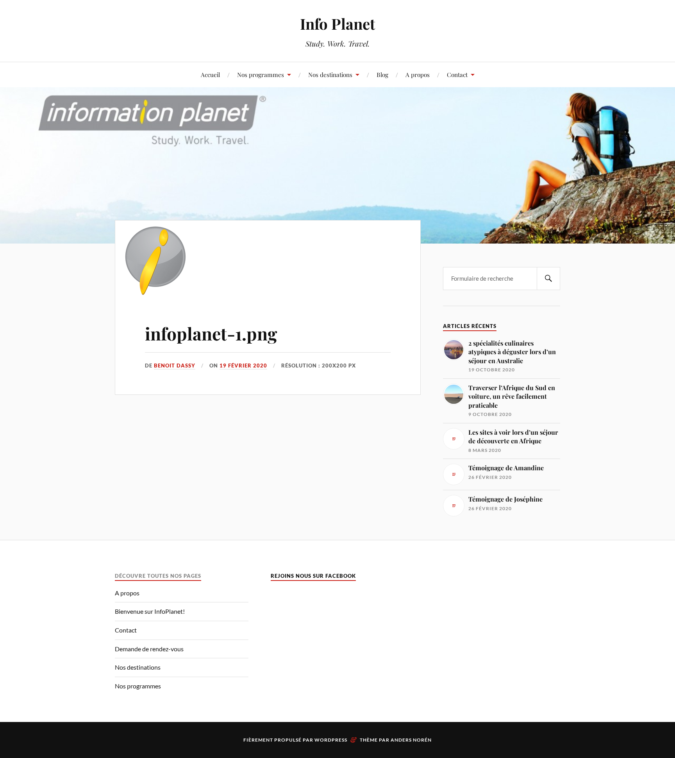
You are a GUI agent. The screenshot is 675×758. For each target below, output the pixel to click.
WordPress (330, 740)
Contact (457, 74)
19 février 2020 (243, 365)
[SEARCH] (548, 278)
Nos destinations (330, 74)
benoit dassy (174, 365)
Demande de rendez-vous (149, 648)
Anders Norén (411, 740)
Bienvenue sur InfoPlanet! (150, 611)
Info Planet (337, 24)
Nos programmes (260, 74)
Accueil (210, 74)
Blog (382, 74)
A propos (417, 74)
